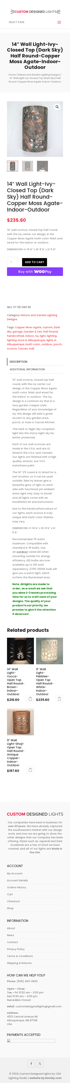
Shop (10, 908)
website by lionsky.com (46, 1078)
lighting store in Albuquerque (26, 340)
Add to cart (34, 262)
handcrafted (15, 336)
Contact (12, 942)
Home (12, 74)
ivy (37, 336)
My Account (14, 873)
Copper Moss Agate (28, 327)
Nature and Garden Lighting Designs (39, 74)
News (10, 935)
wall (31, 348)
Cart (10, 894)
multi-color (32, 344)
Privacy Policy (16, 949)
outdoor (46, 344)
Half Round (50, 331)
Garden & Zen (33, 331)
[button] (57, 107)
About (11, 928)
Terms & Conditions (20, 956)
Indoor (29, 336)
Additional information (27, 369)
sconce (12, 348)
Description (18, 362)
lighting (52, 336)
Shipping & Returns (19, 963)
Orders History (16, 887)
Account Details (17, 880)
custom (48, 327)
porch (58, 344)
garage (17, 331)
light (43, 336)
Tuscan (23, 348)
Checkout (13, 901)
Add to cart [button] (30, 698)
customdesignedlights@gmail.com (39, 1006)
